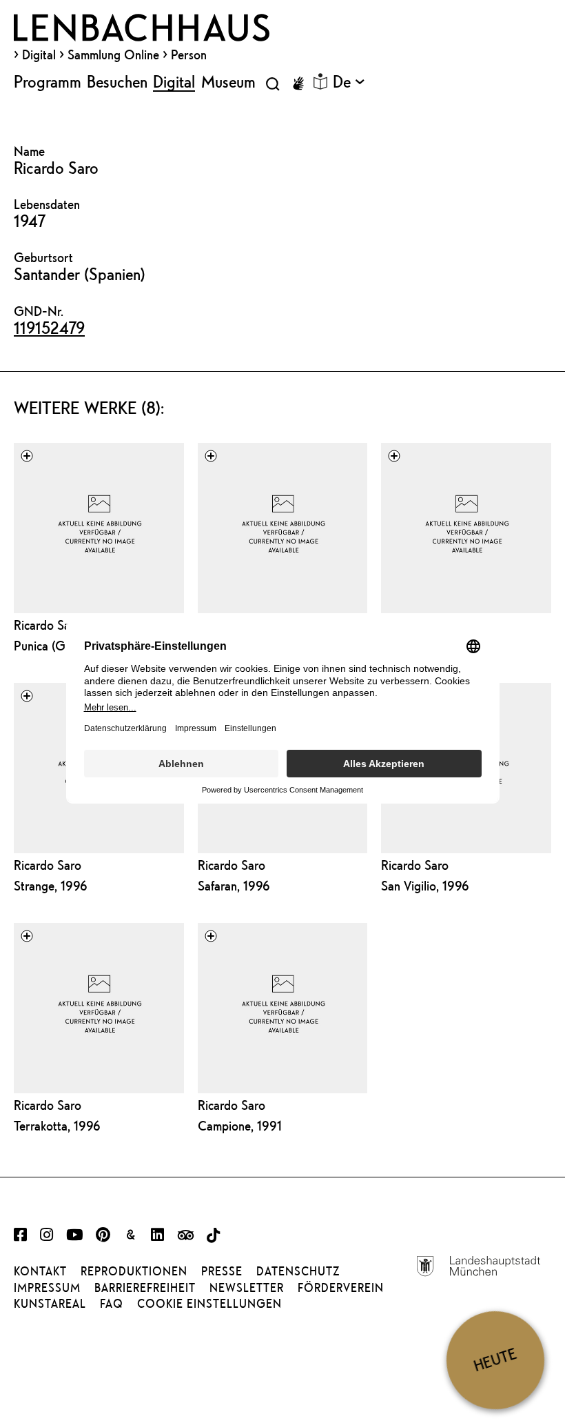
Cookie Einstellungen (209, 1303)
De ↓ (348, 81)
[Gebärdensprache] (298, 83)
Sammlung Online (113, 54)
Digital (39, 54)
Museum (228, 81)
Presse (222, 1271)
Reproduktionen (134, 1271)
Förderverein (341, 1288)
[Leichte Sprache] (320, 81)
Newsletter (246, 1288)
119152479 (49, 327)
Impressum (47, 1288)
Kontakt (40, 1271)
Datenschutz (298, 1271)
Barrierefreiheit (145, 1288)
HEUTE (495, 1359)
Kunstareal (50, 1303)
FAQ (111, 1303)
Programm (47, 81)
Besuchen (117, 81)
